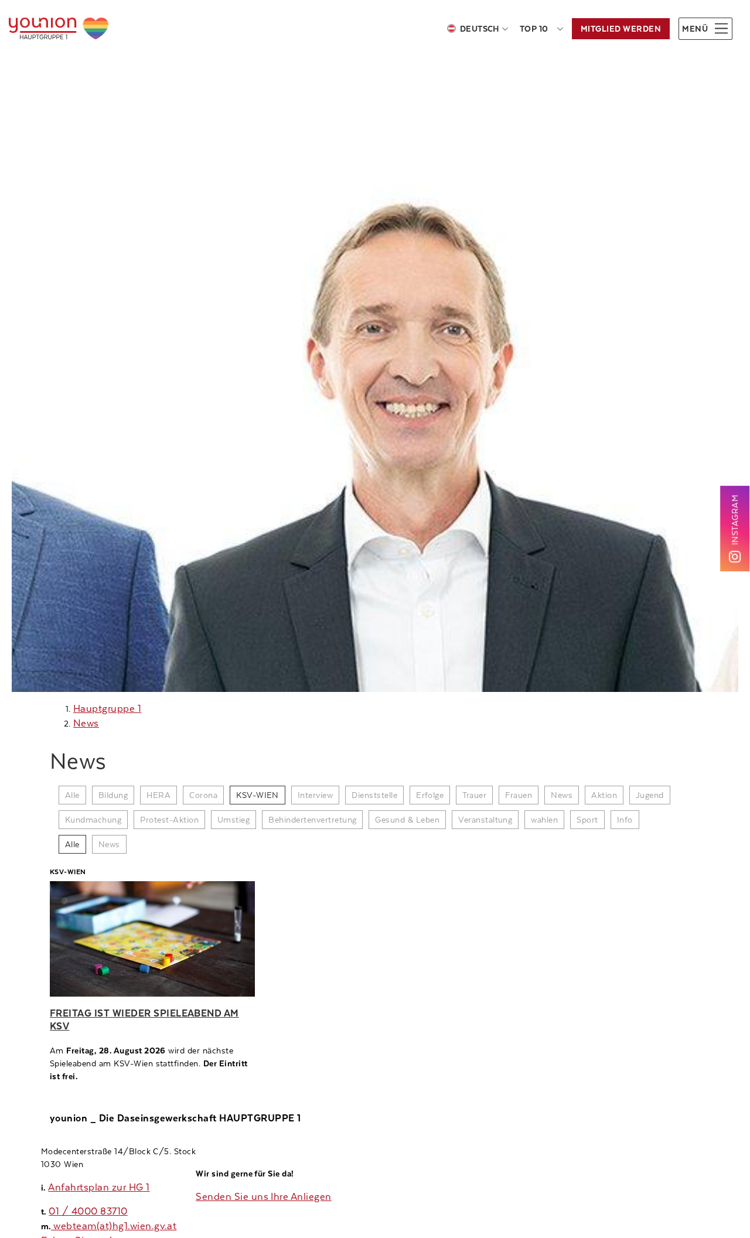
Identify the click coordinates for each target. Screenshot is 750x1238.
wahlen (544, 819)
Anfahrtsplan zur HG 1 (98, 1187)
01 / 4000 (74, 1211)
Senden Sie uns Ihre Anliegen (263, 1196)
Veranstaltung (485, 819)
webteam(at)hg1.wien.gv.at (113, 1226)
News (86, 723)
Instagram (734, 519)
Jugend (650, 795)
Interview (315, 795)
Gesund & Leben (407, 819)
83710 (113, 1211)
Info (625, 819)
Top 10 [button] (534, 28)
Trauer (474, 795)
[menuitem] (477, 28)
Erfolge (430, 795)
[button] (705, 29)
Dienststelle (374, 795)
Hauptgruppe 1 (107, 708)
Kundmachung (93, 819)
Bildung (113, 795)
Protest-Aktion (169, 819)
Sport (587, 819)
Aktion (604, 795)
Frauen (518, 795)
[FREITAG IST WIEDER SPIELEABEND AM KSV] (152, 939)
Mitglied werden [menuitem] (621, 28)
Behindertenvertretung (312, 819)
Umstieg (233, 819)
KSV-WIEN (257, 795)
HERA (158, 795)
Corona (203, 795)
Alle (72, 795)
